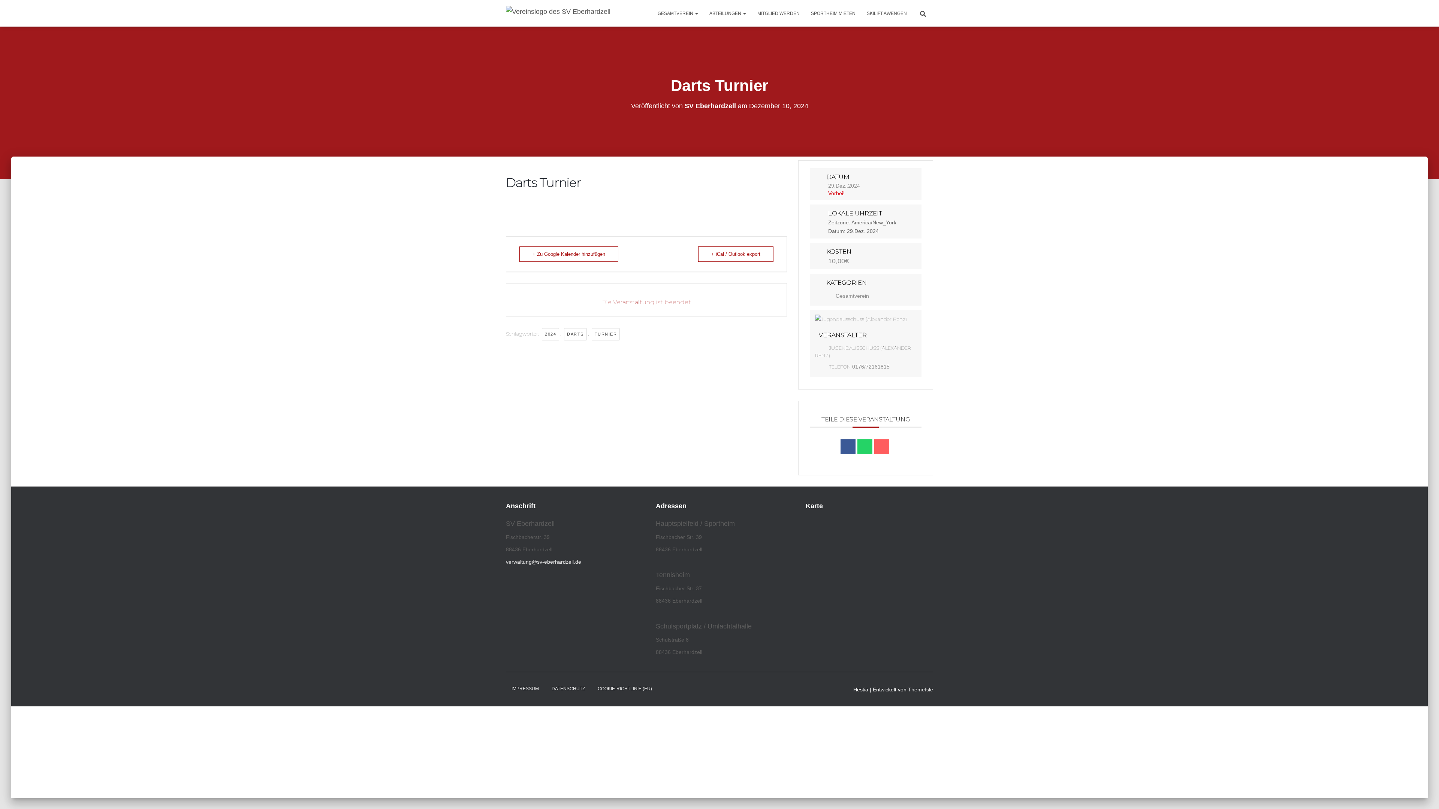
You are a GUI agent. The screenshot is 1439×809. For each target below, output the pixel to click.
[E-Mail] (881, 446)
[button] (696, 13)
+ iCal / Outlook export (735, 254)
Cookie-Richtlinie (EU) (625, 688)
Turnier (606, 334)
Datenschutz (568, 688)
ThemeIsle (920, 690)
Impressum (525, 688)
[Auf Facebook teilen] (848, 446)
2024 (550, 334)
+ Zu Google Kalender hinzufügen (569, 254)
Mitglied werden (778, 13)
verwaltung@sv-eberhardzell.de (543, 562)
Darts (575, 334)
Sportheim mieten (833, 13)
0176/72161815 (871, 367)
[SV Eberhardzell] (558, 13)
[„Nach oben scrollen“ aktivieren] (1424, 794)
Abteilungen (725, 13)
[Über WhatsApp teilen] (864, 446)
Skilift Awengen (887, 13)
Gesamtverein (676, 13)
